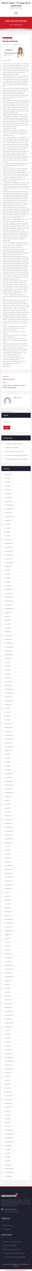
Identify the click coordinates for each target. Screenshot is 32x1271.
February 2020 (8, 773)
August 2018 (8, 842)
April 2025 (7, 535)
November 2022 (9, 647)
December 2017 (9, 873)
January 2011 (8, 1103)
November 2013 (9, 1061)
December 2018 (9, 827)
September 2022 (9, 654)
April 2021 (7, 720)
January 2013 (8, 1099)
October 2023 (8, 605)
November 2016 (9, 923)
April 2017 (7, 904)
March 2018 (8, 861)
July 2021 (7, 708)
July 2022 (7, 662)
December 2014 (9, 1011)
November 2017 (9, 877)
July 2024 (7, 570)
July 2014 (7, 1030)
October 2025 (8, 512)
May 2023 (7, 624)
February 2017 (8, 911)
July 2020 (7, 754)
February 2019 (8, 819)
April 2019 (7, 812)
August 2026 (8, 474)
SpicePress (25, 1264)
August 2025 (8, 520)
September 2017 (9, 884)
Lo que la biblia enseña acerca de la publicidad (16, 459)
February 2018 (8, 865)
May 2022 (7, 670)
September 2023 (9, 608)
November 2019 (9, 785)
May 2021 (7, 716)
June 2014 (7, 1034)
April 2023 (7, 628)
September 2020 (9, 746)
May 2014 (7, 1038)
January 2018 (8, 869)
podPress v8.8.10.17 (21, 1270)
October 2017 (8, 881)
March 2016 (8, 954)
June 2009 (7, 1153)
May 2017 (7, 900)
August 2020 (8, 750)
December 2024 (9, 551)
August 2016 (8, 934)
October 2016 (8, 927)
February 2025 (8, 543)
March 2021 (8, 723)
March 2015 (8, 1000)
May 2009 (7, 1157)
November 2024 (9, 555)
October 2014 (8, 1019)
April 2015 (7, 996)
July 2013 (7, 1076)
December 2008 (9, 1168)
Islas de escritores (18, 25)
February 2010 (8, 1130)
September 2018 (9, 838)
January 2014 (8, 1053)
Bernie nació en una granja (11, 447)
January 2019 (8, 823)
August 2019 (8, 796)
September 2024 (9, 562)
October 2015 (8, 973)
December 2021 (9, 689)
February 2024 (8, 589)
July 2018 (7, 846)
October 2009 (8, 1138)
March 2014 (8, 1046)
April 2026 (7, 489)
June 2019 (7, 804)
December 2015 (9, 965)
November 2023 (9, 601)
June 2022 (7, 666)
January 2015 (8, 1007)
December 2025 (9, 505)
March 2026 (8, 493)
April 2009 (7, 1161)
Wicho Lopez (7, 44)
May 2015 (7, 992)
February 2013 (8, 1095)
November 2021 (9, 693)
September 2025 (9, 516)
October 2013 (8, 1065)
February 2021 (8, 727)
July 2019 (7, 800)
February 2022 (8, 681)
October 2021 (8, 697)
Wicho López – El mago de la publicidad (16, 4)
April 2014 (7, 1042)
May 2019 (7, 808)
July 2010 (7, 1111)
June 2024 (7, 574)
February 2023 (8, 635)
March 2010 (8, 1126)
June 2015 (7, 988)
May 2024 (7, 578)
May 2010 (7, 1118)
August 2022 (8, 658)
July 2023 (7, 616)
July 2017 (7, 892)
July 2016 (7, 938)
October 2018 (8, 835)
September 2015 (9, 977)
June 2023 (7, 620)
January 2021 (8, 731)
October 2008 (8, 1176)
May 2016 (7, 946)
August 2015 (8, 980)
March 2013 (8, 1092)
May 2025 (7, 532)
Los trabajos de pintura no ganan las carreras (16, 455)
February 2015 (8, 1003)
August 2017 (8, 888)
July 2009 (7, 1149)
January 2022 (8, 685)
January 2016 (8, 961)
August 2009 (8, 1145)
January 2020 (8, 777)
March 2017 (8, 908)
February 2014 (8, 1049)
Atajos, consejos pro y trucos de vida (14, 451)
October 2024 (8, 559)
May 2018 (7, 854)
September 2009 (9, 1141)
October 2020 (8, 743)
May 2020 (7, 762)
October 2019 (8, 789)
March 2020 (8, 769)
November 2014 (9, 1015)
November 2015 (9, 969)
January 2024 (8, 593)
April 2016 (7, 950)
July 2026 (7, 478)
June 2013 (7, 1080)
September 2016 (9, 931)
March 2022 (8, 677)
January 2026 (8, 501)
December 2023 (9, 597)
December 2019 (9, 781)
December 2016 (9, 919)
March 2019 (8, 815)
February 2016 (8, 957)
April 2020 (7, 766)
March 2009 (8, 1164)
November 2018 (9, 831)
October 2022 (8, 651)
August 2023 (8, 612)
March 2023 (8, 631)
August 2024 (8, 566)
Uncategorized (6, 1229)
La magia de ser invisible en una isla (14, 444)
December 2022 (9, 643)
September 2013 (9, 1069)
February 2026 (8, 497)
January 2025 (8, 547)
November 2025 (9, 509)
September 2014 (9, 1023)
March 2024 (8, 585)
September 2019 (9, 792)
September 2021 (9, 700)
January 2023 (8, 639)
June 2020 (7, 758)
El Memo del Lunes (17, 44)
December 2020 (9, 735)
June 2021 (7, 712)
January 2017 (8, 915)
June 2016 (7, 942)
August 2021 (8, 704)
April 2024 (7, 582)
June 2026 (7, 482)
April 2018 (7, 858)
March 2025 (8, 539)
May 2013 (7, 1084)
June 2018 (7, 850)
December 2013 (9, 1057)
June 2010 (7, 1115)
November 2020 (9, 739)
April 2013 (7, 1088)
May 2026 (7, 486)
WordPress (15, 1264)
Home (10, 25)
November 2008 (9, 1172)
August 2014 (8, 1026)
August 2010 (8, 1107)
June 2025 (7, 528)
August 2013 (8, 1072)
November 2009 (9, 1134)
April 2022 (7, 674)
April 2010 (7, 1122)
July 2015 (7, 984)
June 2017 (7, 896)
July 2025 (7, 524)
